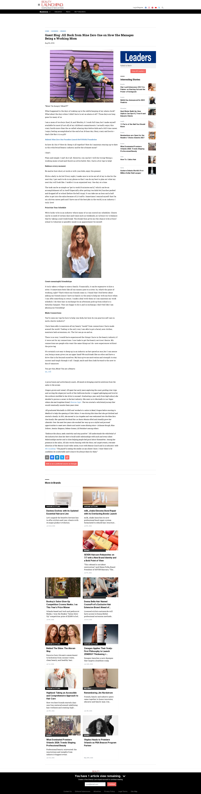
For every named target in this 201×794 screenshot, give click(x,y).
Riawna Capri (75, 402)
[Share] (52, 457)
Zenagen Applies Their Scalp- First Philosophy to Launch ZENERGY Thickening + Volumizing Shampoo (98, 651)
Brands (63, 31)
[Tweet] (62, 457)
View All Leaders (138, 71)
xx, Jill (48, 372)
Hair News (87, 597)
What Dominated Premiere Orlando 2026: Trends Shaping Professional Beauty (132, 148)
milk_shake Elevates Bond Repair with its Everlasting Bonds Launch (100, 512)
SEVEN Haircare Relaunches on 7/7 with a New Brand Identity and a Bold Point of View (100, 557)
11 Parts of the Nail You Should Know (132, 125)
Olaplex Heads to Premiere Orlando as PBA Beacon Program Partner (100, 742)
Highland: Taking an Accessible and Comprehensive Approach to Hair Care (62, 696)
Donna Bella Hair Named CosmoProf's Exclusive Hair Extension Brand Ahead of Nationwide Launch (97, 604)
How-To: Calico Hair (128, 159)
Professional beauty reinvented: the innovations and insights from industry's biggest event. (61, 752)
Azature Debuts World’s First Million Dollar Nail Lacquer (131, 172)
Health (122, 121)
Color (121, 156)
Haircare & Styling (53, 506)
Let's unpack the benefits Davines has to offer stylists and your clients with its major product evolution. (62, 520)
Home (47, 31)
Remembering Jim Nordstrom (98, 693)
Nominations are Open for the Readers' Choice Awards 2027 (132, 136)
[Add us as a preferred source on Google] (67, 457)
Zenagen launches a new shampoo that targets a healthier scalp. (98, 659)
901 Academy (50, 449)
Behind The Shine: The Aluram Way (60, 649)
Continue (112, 784)
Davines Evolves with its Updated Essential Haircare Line (62, 512)
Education (123, 108)
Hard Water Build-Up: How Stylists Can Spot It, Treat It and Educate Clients (133, 113)
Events (122, 97)
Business (54, 31)
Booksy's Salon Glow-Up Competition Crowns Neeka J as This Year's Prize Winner (62, 604)
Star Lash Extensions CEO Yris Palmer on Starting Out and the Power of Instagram (132, 89)
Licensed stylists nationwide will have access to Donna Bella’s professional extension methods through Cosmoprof (98, 613)
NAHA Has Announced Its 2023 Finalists (132, 101)
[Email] (47, 457)
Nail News (49, 597)
